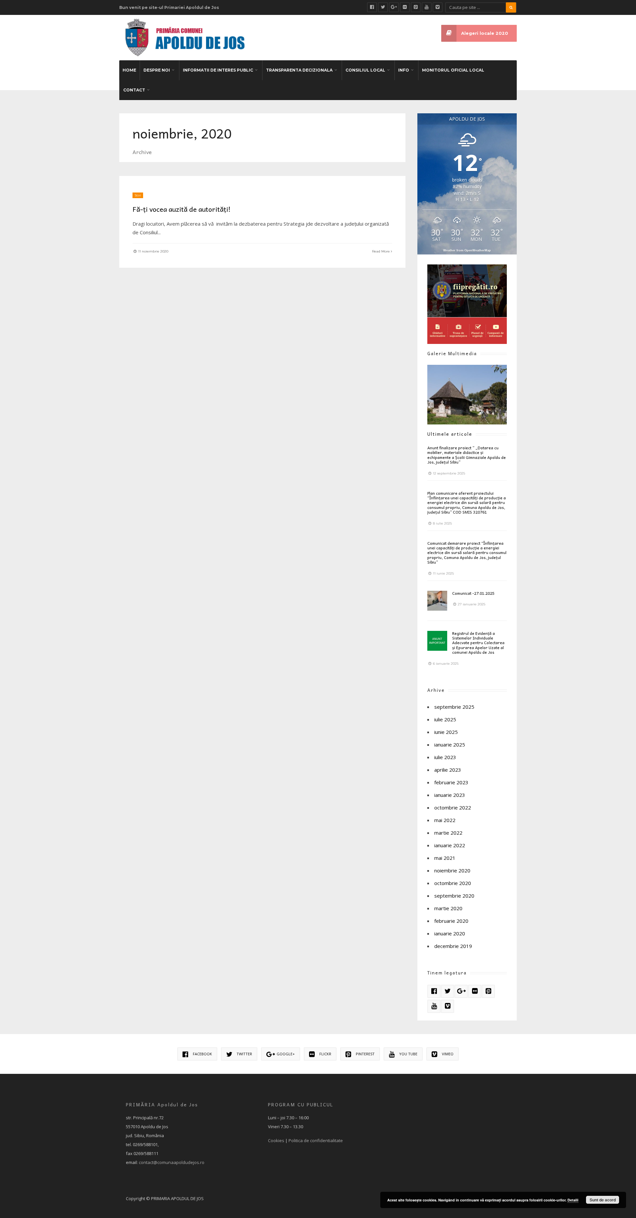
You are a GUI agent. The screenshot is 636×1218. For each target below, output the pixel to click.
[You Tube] (427, 7)
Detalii (572, 1199)
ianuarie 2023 (449, 795)
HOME (129, 70)
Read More (381, 251)
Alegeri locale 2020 (484, 33)
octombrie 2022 (452, 807)
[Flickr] (405, 7)
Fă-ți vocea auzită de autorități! (181, 209)
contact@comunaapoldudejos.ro (171, 1162)
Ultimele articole (449, 433)
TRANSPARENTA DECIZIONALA (299, 70)
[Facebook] (372, 7)
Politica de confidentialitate (316, 1140)
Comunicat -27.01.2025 (473, 593)
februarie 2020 (451, 920)
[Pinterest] (416, 7)
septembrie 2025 (454, 706)
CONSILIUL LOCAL (365, 70)
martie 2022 (448, 832)
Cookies (276, 1140)
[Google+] (394, 7)
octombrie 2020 (452, 883)
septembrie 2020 (454, 895)
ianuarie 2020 (449, 933)
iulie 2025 (445, 719)
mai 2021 (444, 858)
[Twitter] (383, 7)
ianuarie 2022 (449, 845)
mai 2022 (444, 820)
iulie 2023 (445, 757)
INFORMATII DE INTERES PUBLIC (218, 70)
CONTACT (134, 89)
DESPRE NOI (156, 70)
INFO (403, 70)
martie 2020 (448, 908)
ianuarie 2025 (449, 744)
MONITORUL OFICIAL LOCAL (453, 70)
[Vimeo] (438, 7)
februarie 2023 (451, 782)
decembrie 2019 (453, 946)
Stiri (137, 195)
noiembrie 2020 (452, 870)
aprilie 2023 (447, 769)
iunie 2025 (446, 732)
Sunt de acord (603, 1200)
